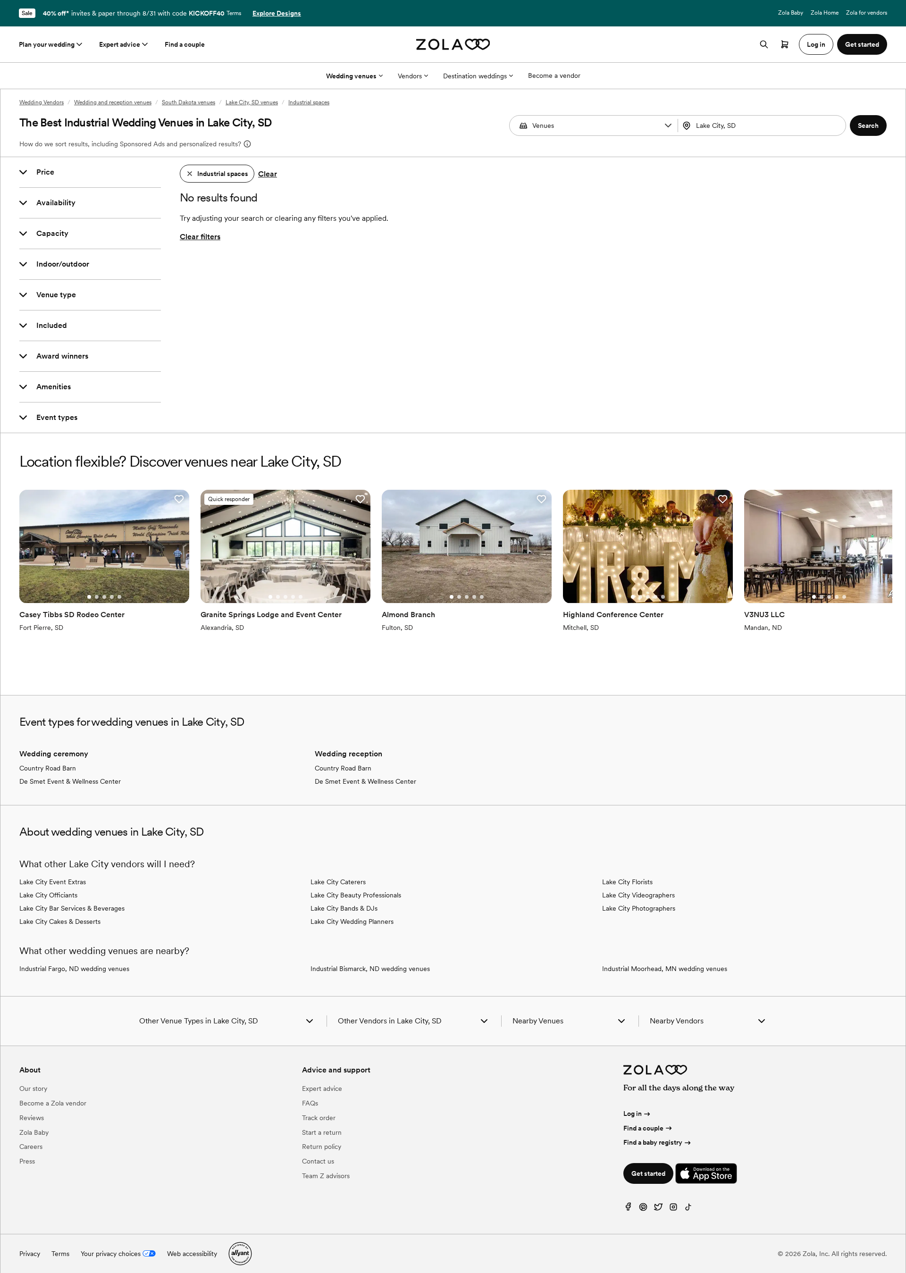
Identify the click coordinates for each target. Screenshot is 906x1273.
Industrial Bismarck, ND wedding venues (370, 968)
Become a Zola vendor (52, 1103)
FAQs (310, 1103)
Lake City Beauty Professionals (355, 895)
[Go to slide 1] (89, 597)
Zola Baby (790, 12)
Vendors (410, 76)
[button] (668, 125)
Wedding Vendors (41, 102)
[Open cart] (784, 44)
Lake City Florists (627, 882)
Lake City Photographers (638, 908)
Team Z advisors (326, 1176)
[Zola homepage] (453, 44)
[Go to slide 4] (112, 597)
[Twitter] (658, 1209)
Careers (30, 1146)
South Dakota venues (188, 102)
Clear (267, 173)
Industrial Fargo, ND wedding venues (74, 968)
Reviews (31, 1118)
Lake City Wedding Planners (352, 921)
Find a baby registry (652, 1142)
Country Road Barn (47, 768)
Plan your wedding (47, 44)
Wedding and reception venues (112, 102)
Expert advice (119, 44)
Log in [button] (816, 44)
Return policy (321, 1146)
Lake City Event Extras (52, 882)
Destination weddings (475, 76)
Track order (319, 1118)
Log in (632, 1113)
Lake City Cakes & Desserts (60, 921)
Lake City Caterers (338, 882)
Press (27, 1161)
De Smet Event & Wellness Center (70, 781)
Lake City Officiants (48, 895)
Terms (233, 13)
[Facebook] (628, 1209)
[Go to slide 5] (119, 597)
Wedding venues (351, 76)
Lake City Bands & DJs (344, 908)
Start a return (322, 1132)
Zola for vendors (866, 12)
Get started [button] (862, 44)
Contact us (318, 1161)
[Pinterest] (643, 1209)
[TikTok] (688, 1209)
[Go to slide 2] (97, 597)
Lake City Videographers (638, 895)
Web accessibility (192, 1253)
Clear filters (200, 236)
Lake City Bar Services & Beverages (72, 908)
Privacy (29, 1253)
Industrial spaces (308, 102)
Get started (648, 1173)
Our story (33, 1088)
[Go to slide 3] (104, 597)
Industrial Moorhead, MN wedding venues (664, 968)
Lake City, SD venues (252, 102)
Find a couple (185, 44)
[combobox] (763, 125)
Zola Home (825, 12)
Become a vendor (554, 75)
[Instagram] (673, 1209)
